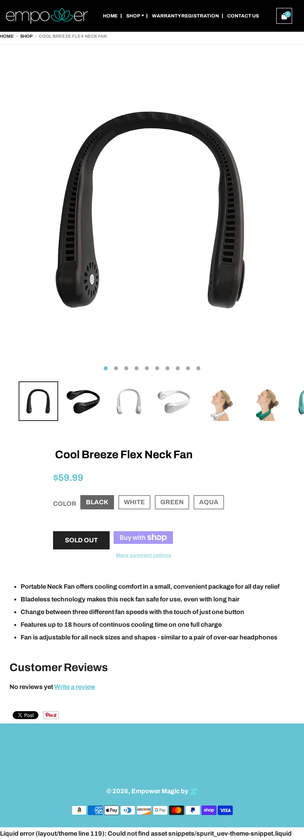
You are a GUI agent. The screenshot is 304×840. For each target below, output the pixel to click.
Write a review (74, 686)
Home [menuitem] (110, 15)
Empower (145, 791)
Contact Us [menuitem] (243, 16)
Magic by (176, 791)
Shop (26, 36)
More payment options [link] (143, 555)
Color (64, 503)
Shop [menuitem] (133, 15)
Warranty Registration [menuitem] (185, 15)
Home (7, 36)
